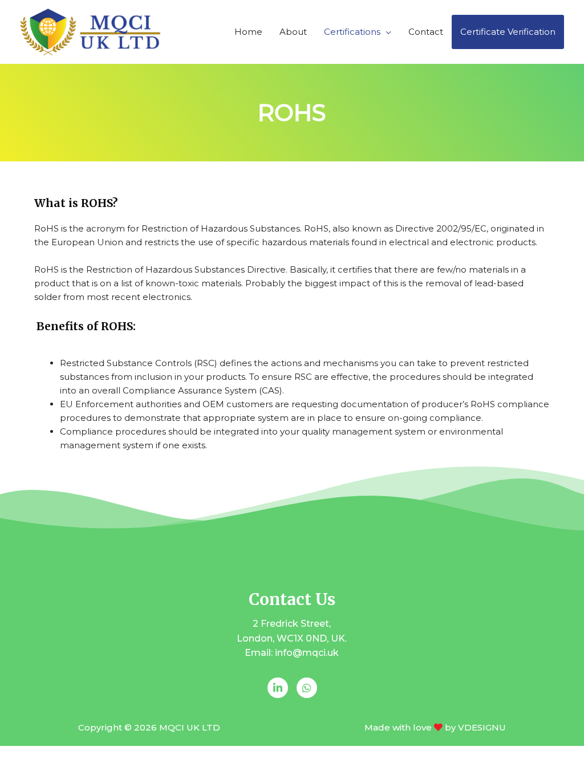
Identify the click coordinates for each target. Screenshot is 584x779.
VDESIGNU (482, 727)
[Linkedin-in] (277, 687)
